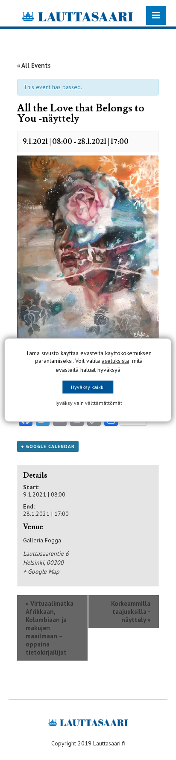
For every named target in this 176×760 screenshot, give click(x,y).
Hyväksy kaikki (88, 387)
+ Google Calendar (48, 446)
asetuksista (115, 361)
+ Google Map (41, 571)
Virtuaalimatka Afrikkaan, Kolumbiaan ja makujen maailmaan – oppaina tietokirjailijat (49, 627)
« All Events (34, 65)
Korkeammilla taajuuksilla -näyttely (130, 611)
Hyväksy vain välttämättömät (87, 403)
